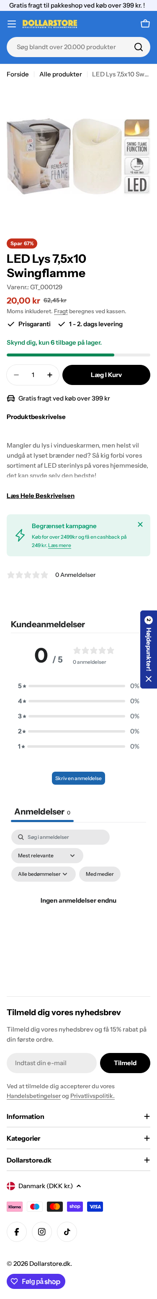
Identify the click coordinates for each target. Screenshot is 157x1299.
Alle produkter (60, 74)
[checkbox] (100, 874)
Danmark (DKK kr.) (45, 1186)
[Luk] (140, 524)
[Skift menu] (12, 24)
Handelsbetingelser (34, 1096)
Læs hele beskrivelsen (41, 496)
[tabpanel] (78, 910)
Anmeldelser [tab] (42, 812)
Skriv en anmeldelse (78, 778)
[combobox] (78, 47)
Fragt (61, 311)
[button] (78, 686)
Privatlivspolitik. (92, 1096)
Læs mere (59, 545)
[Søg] (139, 47)
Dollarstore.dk (49, 1264)
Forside (18, 74)
